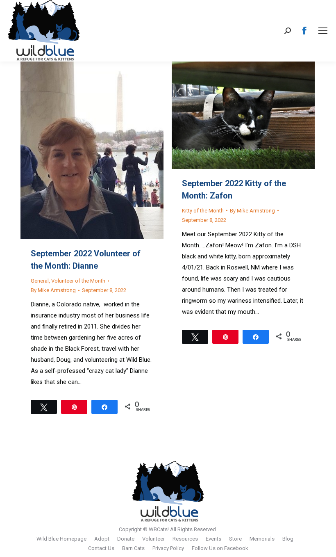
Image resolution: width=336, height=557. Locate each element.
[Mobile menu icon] (323, 31)
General (40, 281)
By (53, 290)
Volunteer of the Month (78, 281)
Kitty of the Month (203, 211)
